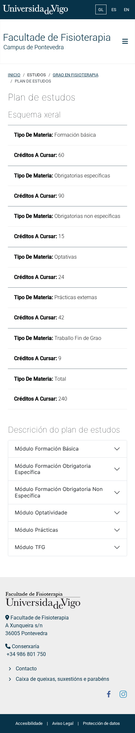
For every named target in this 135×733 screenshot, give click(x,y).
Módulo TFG (30, 547)
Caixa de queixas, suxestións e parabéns (62, 679)
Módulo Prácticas (36, 530)
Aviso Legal (62, 723)
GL (101, 9)
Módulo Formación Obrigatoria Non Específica (59, 492)
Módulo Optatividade (41, 512)
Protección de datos (101, 723)
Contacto (26, 668)
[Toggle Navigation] (125, 41)
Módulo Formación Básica (47, 448)
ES (113, 9)
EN (126, 9)
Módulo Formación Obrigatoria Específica (53, 469)
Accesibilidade (29, 723)
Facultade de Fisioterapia (39, 618)
